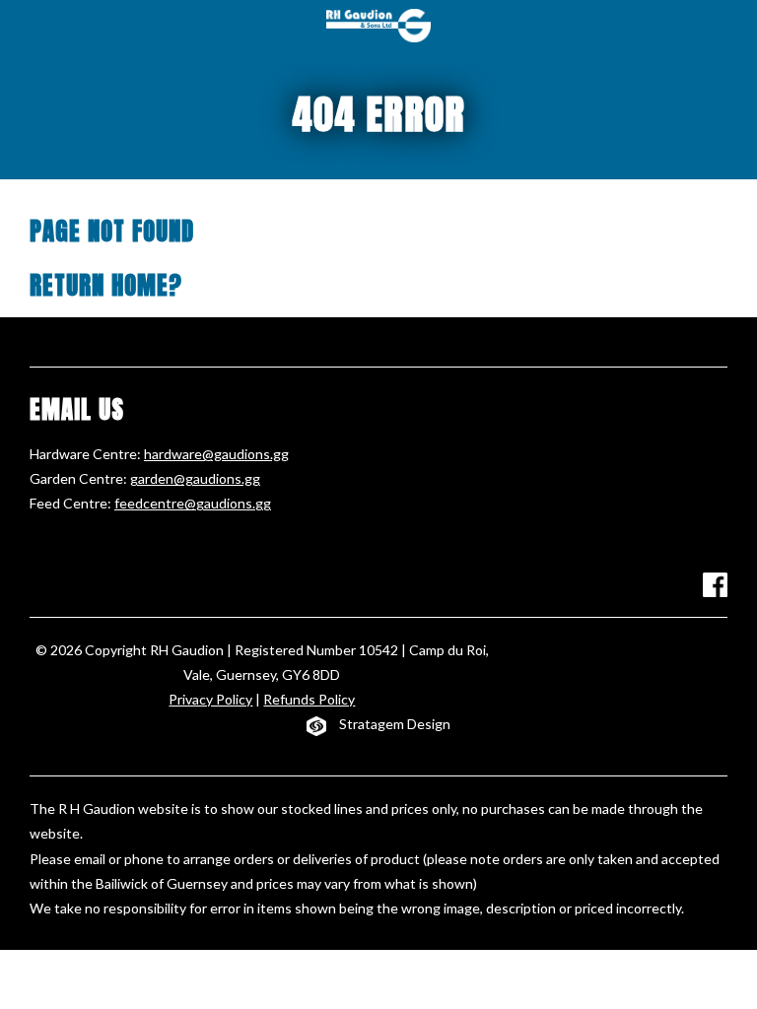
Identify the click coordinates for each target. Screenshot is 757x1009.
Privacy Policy (210, 699)
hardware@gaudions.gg (216, 453)
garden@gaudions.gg (195, 478)
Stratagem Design (394, 723)
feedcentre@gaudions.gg (192, 503)
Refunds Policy (309, 699)
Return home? (106, 285)
